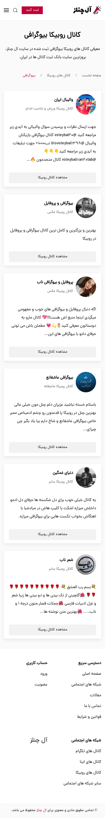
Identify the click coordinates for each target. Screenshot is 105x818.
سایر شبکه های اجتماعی (82, 784)
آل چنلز (38, 741)
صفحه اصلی (91, 674)
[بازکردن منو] (6, 10)
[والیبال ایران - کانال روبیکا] (86, 104)
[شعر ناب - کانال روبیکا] (86, 565)
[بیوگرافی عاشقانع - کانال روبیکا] (86, 382)
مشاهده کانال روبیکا (52, 177)
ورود (43, 674)
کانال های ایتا (90, 762)
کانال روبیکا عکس (60, 212)
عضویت (41, 685)
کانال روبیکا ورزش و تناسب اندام (49, 108)
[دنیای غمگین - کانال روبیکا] (86, 478)
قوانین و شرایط (89, 717)
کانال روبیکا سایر (61, 482)
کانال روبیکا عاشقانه (58, 386)
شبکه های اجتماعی (86, 685)
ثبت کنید (32, 10)
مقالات (95, 695)
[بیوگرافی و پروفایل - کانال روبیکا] (86, 208)
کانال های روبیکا (88, 773)
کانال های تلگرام (88, 751)
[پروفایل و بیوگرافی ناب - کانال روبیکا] (86, 287)
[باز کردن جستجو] (15, 10)
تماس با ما (92, 706)
